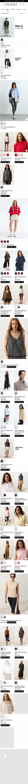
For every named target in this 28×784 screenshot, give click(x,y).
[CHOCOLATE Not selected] (5, 495)
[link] (23, 4)
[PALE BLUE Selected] (2, 427)
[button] (26, 4)
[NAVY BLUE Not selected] (5, 241)
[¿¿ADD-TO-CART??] (12, 35)
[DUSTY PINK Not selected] (19, 155)
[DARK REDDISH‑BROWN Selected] (16, 393)
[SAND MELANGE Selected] (2, 716)
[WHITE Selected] (2, 72)
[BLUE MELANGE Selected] (16, 495)
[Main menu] (2, 4)
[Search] (20, 4)
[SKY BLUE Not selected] (5, 427)
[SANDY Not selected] (5, 649)
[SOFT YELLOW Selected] (16, 529)
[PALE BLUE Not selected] (5, 123)
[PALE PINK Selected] (2, 529)
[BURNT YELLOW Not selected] (5, 155)
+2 (21, 648)
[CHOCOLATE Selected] (2, 461)
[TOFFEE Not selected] (5, 617)
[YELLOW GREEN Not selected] (5, 683)
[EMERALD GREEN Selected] (2, 40)
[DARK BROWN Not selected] (8, 241)
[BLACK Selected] (2, 393)
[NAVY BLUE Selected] (16, 273)
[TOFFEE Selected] (2, 649)
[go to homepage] (11, 4)
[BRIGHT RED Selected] (16, 155)
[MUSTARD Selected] (2, 563)
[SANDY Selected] (2, 617)
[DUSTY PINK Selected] (2, 155)
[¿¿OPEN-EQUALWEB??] (3, 756)
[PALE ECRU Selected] (16, 427)
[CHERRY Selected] (16, 716)
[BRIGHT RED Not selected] (8, 155)
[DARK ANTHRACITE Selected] (2, 187)
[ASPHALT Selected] (2, 361)
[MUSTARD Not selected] (19, 563)
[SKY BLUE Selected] (2, 123)
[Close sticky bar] (26, 1)
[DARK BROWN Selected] (2, 273)
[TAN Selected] (2, 307)
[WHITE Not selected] (5, 307)
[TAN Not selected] (19, 307)
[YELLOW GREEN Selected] (2, 750)
